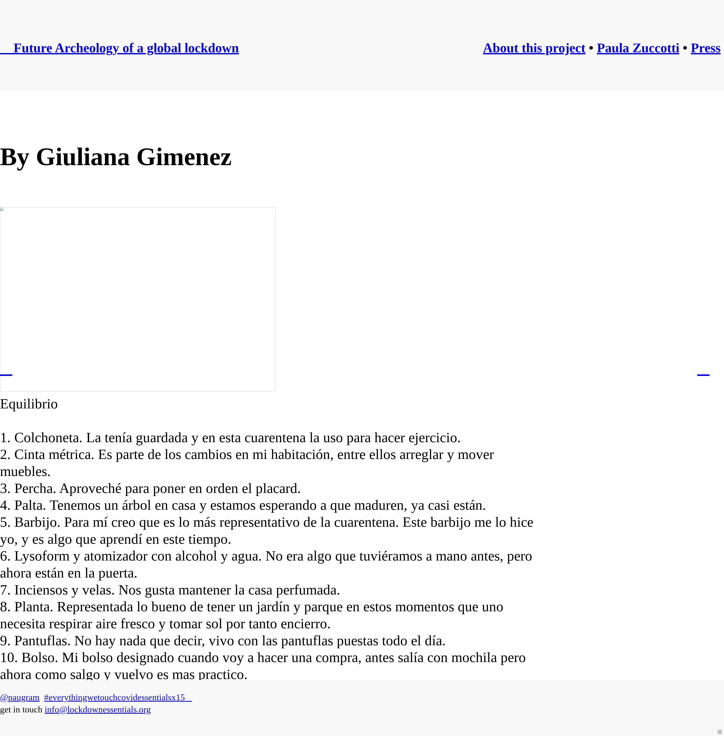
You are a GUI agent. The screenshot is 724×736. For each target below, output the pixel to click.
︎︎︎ (6, 368)
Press (706, 48)
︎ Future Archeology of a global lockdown (119, 48)
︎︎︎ (703, 368)
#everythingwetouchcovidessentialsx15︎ (118, 697)
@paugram (20, 697)
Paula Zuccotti (638, 48)
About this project (534, 48)
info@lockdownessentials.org (98, 709)
